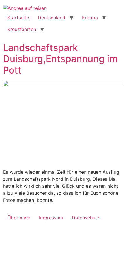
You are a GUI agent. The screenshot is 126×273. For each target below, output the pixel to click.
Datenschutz (86, 218)
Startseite (18, 18)
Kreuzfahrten (21, 29)
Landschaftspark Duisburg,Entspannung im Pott (60, 59)
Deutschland (51, 18)
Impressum (51, 218)
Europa (90, 18)
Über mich (18, 218)
